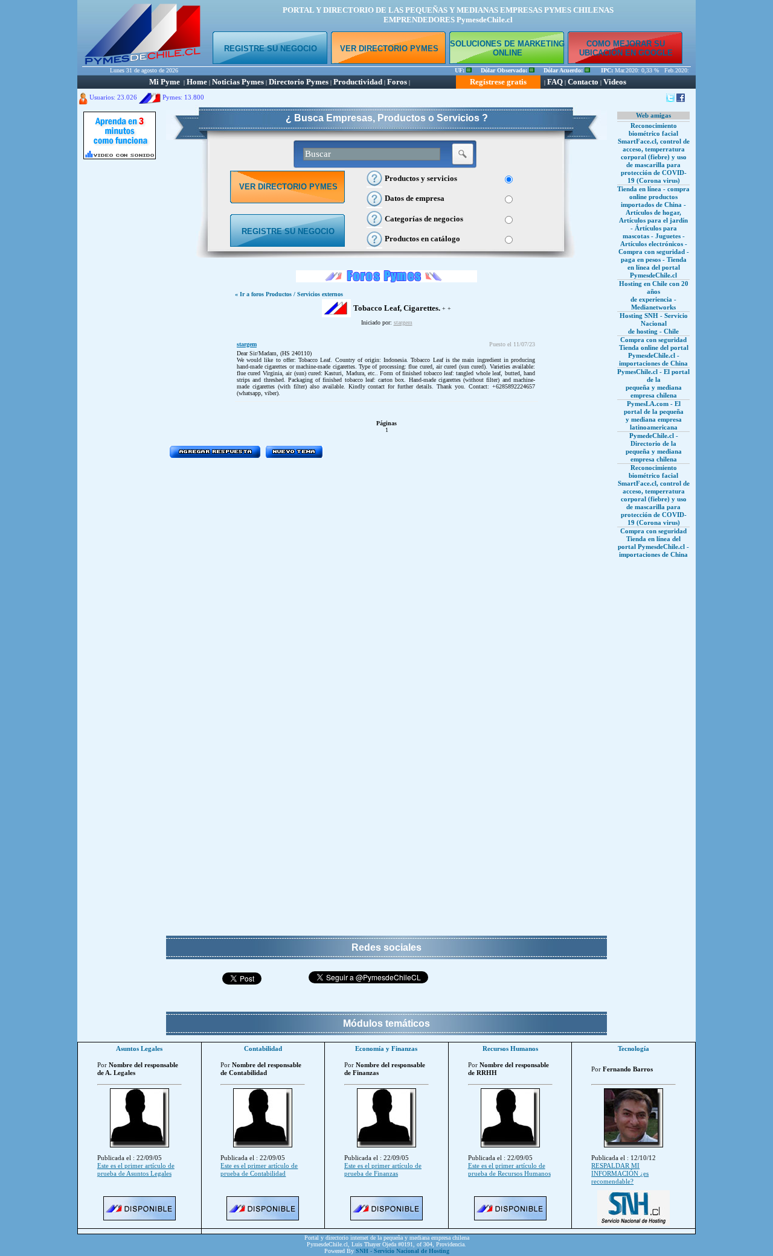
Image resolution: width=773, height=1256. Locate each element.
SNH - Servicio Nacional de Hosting (402, 1251)
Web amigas (653, 115)
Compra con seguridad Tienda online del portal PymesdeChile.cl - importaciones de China (653, 351)
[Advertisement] (119, 347)
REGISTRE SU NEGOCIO (270, 48)
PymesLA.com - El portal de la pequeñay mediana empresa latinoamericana (654, 415)
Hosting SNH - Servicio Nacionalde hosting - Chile (654, 323)
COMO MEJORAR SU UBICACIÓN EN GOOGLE (626, 48)
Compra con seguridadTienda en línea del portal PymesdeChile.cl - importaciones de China (653, 542)
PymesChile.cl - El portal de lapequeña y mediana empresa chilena (653, 383)
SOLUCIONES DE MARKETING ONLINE (507, 48)
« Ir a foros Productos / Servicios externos (289, 294)
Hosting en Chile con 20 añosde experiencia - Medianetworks (653, 295)
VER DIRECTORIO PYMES (389, 48)
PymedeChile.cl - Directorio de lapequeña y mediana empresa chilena (654, 447)
